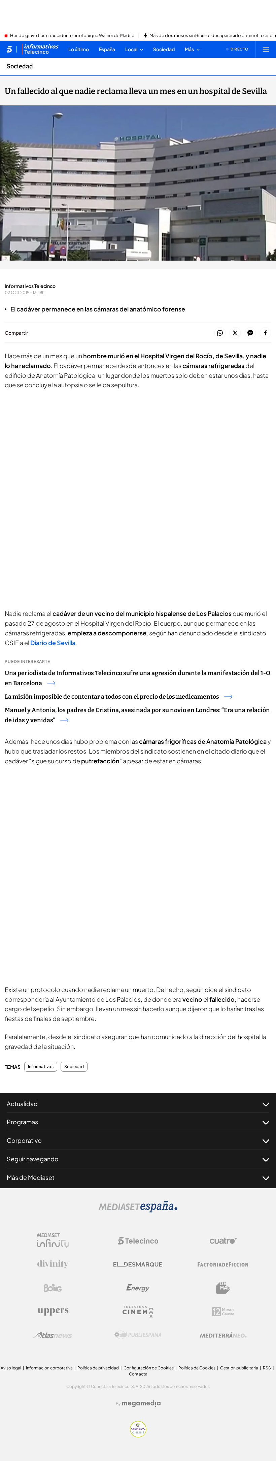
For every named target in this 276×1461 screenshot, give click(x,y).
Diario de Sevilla (52, 642)
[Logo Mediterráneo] (223, 1335)
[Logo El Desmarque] (137, 1264)
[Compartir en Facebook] (265, 333)
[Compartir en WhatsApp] (220, 333)
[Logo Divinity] (52, 1264)
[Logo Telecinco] (138, 1240)
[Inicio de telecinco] (9, 49)
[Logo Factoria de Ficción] (223, 1264)
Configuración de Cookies (149, 1367)
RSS (267, 1367)
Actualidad (22, 1103)
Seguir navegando (33, 1159)
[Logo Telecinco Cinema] (138, 1311)
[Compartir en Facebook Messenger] (250, 333)
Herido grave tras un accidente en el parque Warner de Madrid (72, 35)
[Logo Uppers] (53, 1311)
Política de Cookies (196, 1367)
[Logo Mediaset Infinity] (53, 1240)
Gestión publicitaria (239, 1367)
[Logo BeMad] (223, 1288)
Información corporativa (49, 1367)
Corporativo (24, 1140)
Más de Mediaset (31, 1177)
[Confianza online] (138, 1435)
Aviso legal (11, 1367)
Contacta (138, 1373)
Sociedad (20, 66)
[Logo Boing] (53, 1288)
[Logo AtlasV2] (52, 1335)
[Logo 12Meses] (223, 1311)
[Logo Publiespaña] (138, 1335)
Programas (22, 1122)
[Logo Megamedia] (141, 1403)
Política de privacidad (98, 1367)
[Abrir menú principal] (266, 49)
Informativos (41, 1067)
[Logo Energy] (138, 1288)
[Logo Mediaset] (138, 1210)
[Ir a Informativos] (40, 49)
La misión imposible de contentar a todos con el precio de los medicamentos (112, 696)
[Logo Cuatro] (223, 1240)
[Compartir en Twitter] (235, 333)
